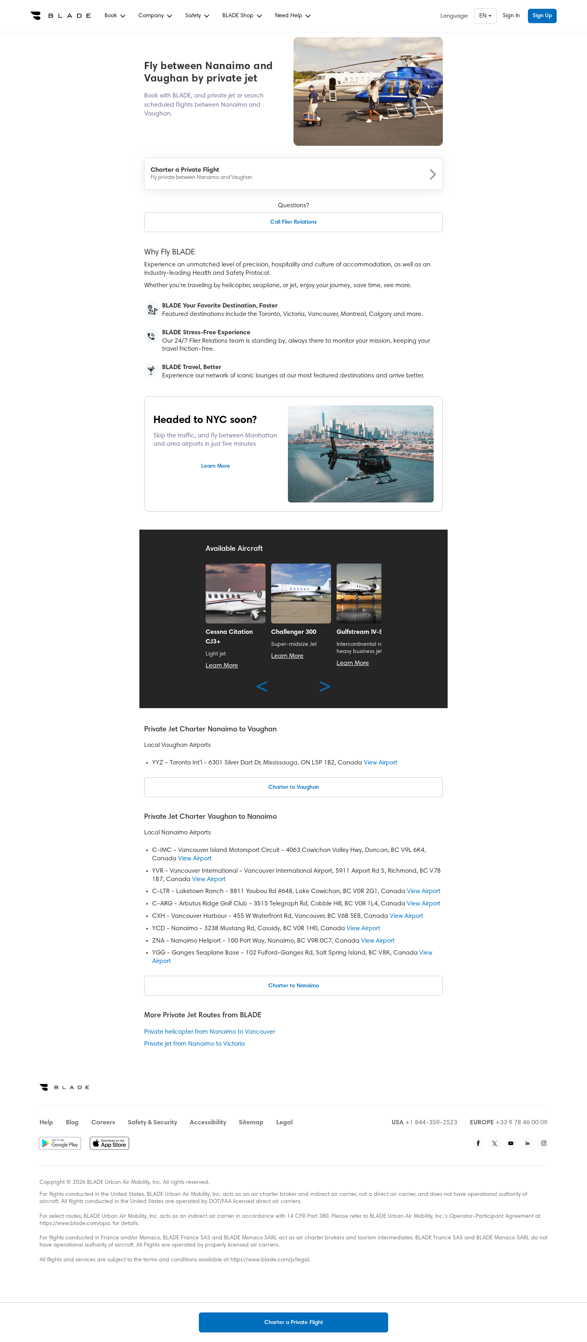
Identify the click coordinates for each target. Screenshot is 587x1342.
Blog (72, 1123)
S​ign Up (542, 16)
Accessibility (208, 1123)
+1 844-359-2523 (431, 1123)
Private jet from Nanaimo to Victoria (194, 1044)
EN (483, 16)
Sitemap (251, 1123)
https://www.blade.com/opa (75, 1224)
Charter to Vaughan (293, 787)
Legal (284, 1123)
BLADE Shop (238, 16)
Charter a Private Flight (293, 1323)
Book (112, 16)
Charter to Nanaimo (293, 986)
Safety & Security (152, 1123)
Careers (103, 1123)
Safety (193, 16)
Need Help (289, 16)
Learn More (215, 466)
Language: (454, 16)
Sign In (511, 16)
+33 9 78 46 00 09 (521, 1123)
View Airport (380, 763)
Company (152, 16)
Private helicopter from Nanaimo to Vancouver (209, 1032)
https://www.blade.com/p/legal (269, 1260)
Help (46, 1123)
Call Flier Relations (293, 222)
